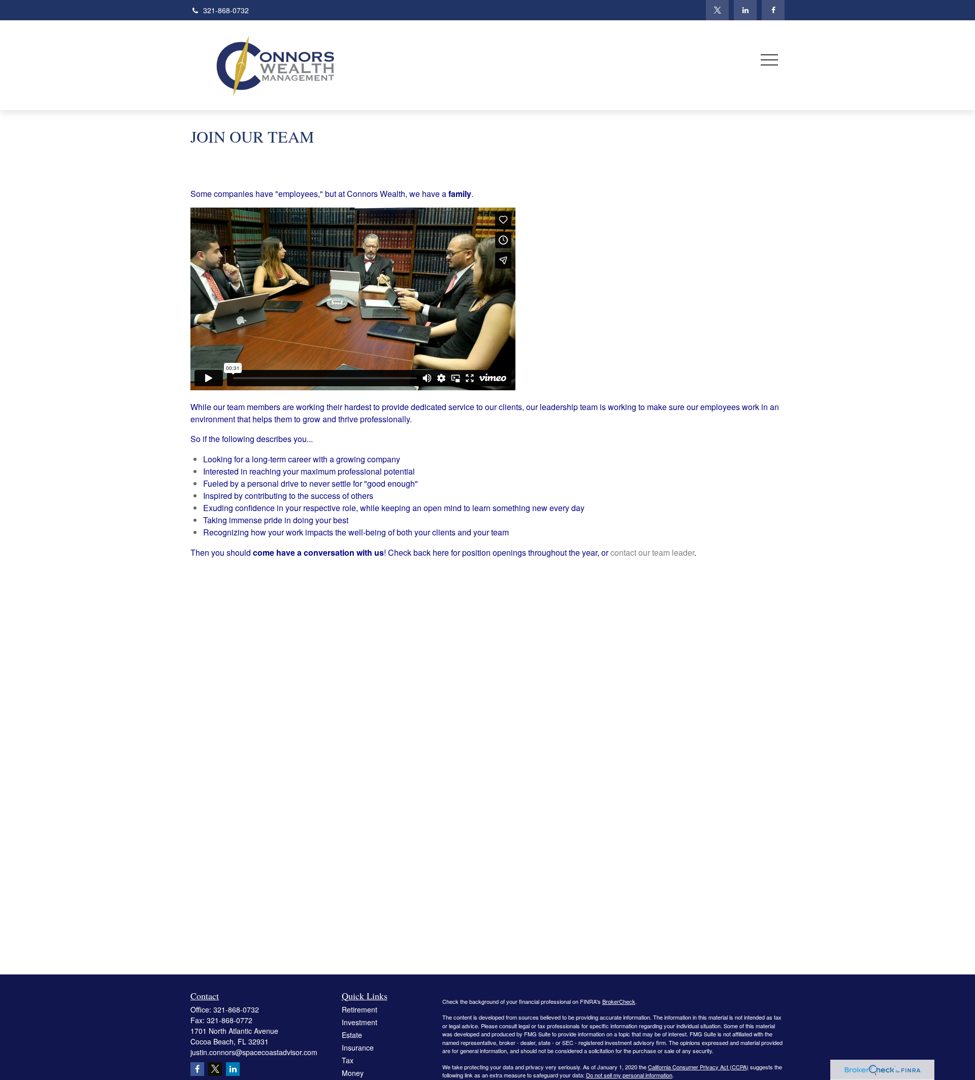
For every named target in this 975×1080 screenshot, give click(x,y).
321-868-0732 (226, 10)
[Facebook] (773, 10)
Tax (347, 1060)
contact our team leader (652, 552)
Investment (359, 1022)
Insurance (358, 1047)
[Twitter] (717, 10)
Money (353, 1073)
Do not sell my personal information (629, 1075)
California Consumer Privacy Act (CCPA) (698, 1067)
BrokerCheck (618, 1001)
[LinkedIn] (745, 10)
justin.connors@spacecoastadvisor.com (253, 1052)
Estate (352, 1035)
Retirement (359, 1009)
